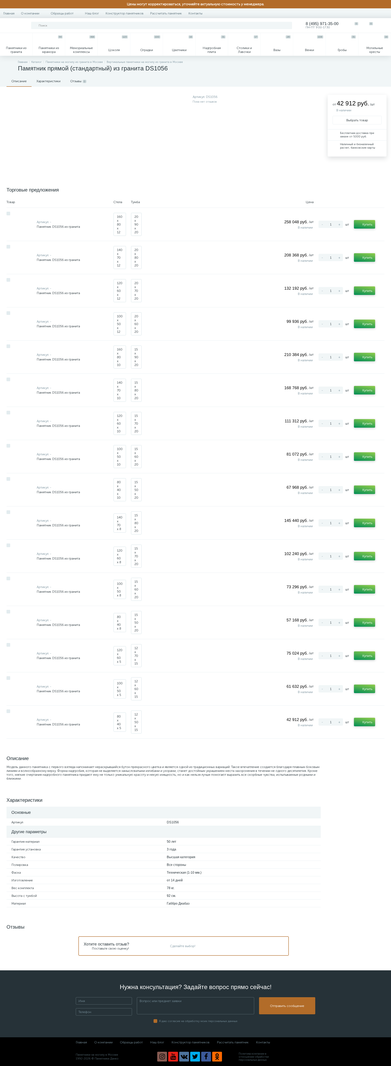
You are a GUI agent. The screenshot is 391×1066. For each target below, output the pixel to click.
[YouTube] (173, 1057)
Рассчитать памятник (166, 13)
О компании (30, 13)
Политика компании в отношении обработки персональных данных (254, 1056)
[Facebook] (206, 1057)
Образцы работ (62, 13)
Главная (8, 13)
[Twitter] (195, 1057)
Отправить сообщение (287, 1006)
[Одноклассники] (217, 1057)
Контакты (195, 13)
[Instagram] (162, 1057)
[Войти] (383, 25)
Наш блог (92, 13)
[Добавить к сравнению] (8, 213)
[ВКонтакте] (184, 1057)
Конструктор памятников (124, 13)
